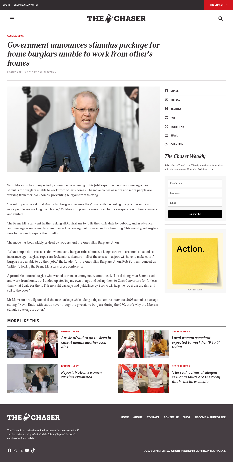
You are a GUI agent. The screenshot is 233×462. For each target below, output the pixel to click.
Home (125, 417)
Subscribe (195, 214)
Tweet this (177, 126)
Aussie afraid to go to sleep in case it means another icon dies (86, 343)
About (138, 417)
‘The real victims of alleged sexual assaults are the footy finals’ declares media (196, 377)
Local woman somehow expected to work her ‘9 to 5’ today (196, 343)
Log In (6, 5)
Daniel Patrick (47, 72)
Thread (175, 100)
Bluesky (175, 109)
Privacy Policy (216, 451)
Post (173, 118)
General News (15, 36)
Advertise (171, 417)
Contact (153, 417)
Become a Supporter (26, 5)
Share (174, 91)
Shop (187, 417)
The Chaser (217, 5)
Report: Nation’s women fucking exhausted (81, 374)
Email (174, 135)
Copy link (176, 144)
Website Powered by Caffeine (188, 451)
